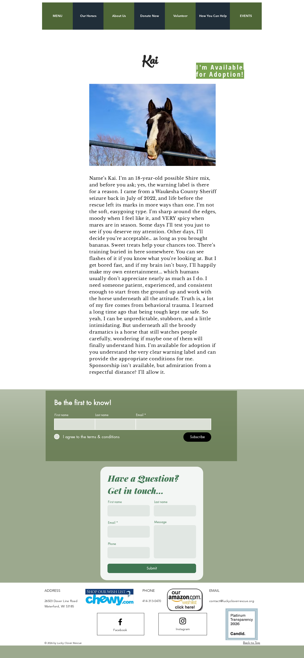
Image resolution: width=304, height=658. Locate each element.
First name (61, 415)
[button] (57, 16)
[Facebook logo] (120, 621)
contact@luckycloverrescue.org (231, 601)
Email (139, 415)
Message (160, 522)
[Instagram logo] (182, 621)
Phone (112, 543)
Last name (101, 415)
